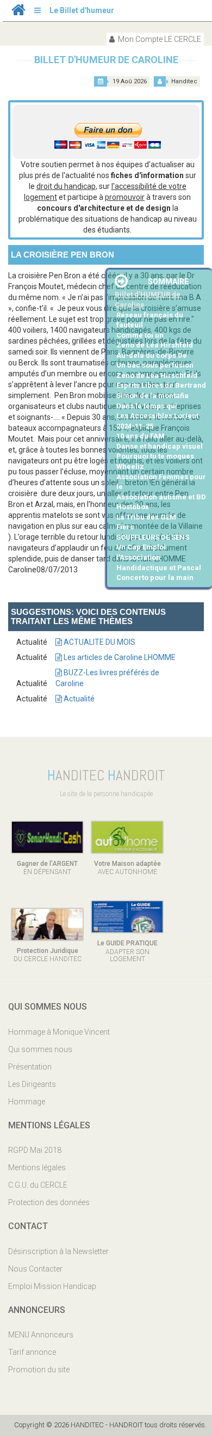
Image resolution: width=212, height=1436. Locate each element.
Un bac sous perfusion (155, 365)
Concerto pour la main (155, 577)
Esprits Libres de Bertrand (161, 385)
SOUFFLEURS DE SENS (152, 537)
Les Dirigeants (32, 1084)
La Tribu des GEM (146, 517)
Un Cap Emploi (141, 547)
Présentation (30, 1066)
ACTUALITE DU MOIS (98, 642)
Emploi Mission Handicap (52, 1286)
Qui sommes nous (40, 1049)
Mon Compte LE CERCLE (158, 39)
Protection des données (49, 1202)
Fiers (125, 527)
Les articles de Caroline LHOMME (119, 657)
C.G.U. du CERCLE (37, 1185)
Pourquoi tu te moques (155, 456)
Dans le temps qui (146, 406)
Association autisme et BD (161, 497)
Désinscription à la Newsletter (58, 1251)
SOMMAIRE (168, 281)
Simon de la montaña (152, 396)
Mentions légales (37, 1167)
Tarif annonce (32, 1352)
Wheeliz (130, 466)
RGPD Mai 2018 (34, 1150)
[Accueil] (18, 12)
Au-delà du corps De (151, 355)
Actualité (78, 698)
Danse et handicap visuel (159, 446)
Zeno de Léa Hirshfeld (154, 345)
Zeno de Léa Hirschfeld (156, 375)
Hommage (26, 1101)
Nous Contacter (35, 1268)
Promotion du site (39, 1369)
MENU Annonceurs (40, 1334)
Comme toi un (140, 335)
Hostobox (132, 507)
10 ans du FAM (140, 436)
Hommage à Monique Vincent (59, 1032)
